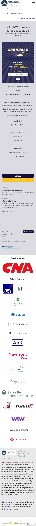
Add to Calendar (29, 231)
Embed (33, 18)
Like (27, 18)
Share (21, 18)
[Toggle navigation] (33, 3)
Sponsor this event (18, 180)
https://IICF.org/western (11, 248)
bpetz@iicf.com (9, 246)
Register (18, 176)
